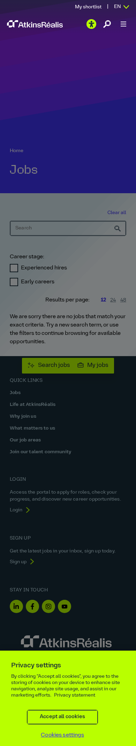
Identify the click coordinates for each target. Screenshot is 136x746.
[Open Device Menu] (123, 24)
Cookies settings (62, 735)
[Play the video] (91, 24)
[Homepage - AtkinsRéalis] (35, 23)
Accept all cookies (62, 717)
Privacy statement (74, 695)
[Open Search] (107, 24)
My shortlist (88, 7)
